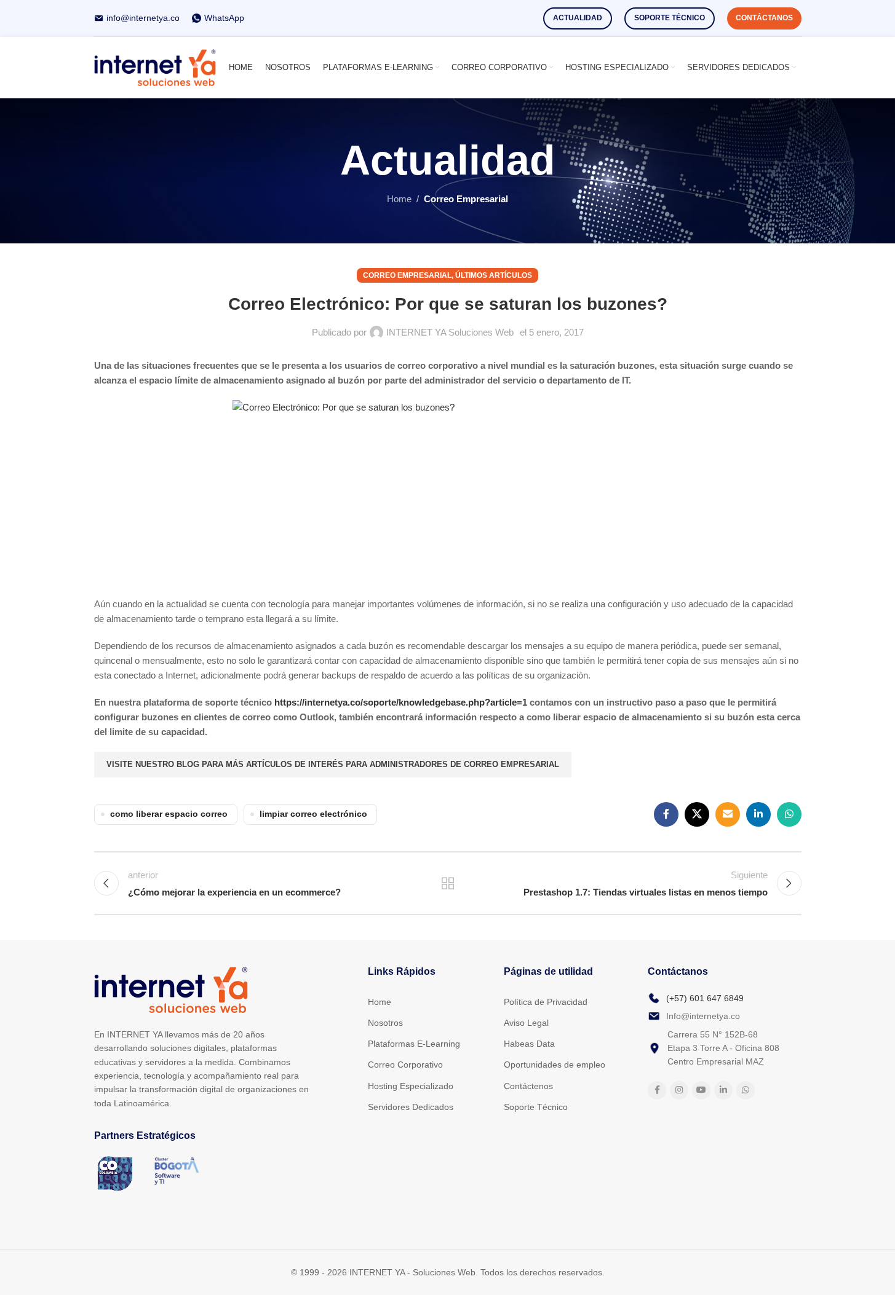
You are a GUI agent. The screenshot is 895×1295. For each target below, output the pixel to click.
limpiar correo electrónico (313, 814)
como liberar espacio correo (169, 814)
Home (399, 199)
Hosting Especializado (410, 1086)
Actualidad (577, 18)
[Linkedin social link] (758, 814)
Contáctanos (764, 18)
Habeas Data (529, 1044)
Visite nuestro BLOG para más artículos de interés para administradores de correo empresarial (332, 764)
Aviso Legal (526, 1023)
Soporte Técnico (669, 18)
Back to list (447, 883)
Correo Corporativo (405, 1064)
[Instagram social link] (679, 1090)
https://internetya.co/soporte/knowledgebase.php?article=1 (400, 702)
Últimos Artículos (493, 275)
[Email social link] (727, 814)
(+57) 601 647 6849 (705, 998)
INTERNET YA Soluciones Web (450, 332)
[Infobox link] (137, 17)
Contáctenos (528, 1086)
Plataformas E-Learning (414, 1044)
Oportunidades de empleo (554, 1064)
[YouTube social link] (701, 1090)
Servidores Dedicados (410, 1107)
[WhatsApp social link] (789, 814)
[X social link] (697, 814)
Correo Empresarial (466, 199)
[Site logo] (155, 66)
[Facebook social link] (666, 814)
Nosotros (385, 1023)
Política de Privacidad (545, 1002)
